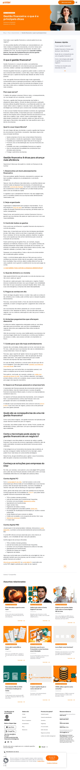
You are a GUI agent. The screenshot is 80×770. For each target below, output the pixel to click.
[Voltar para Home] (6, 2)
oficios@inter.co (64, 732)
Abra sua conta (66, 2)
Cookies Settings (52, 763)
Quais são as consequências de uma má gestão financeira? (64, 55)
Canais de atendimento (46, 717)
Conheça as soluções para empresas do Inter (63, 67)
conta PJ (31, 492)
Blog (4, 33)
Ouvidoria (43, 720)
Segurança (43, 723)
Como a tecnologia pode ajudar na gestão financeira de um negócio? (64, 61)
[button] (6, 760)
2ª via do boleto (44, 726)
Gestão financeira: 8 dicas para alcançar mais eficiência (64, 50)
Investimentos (25, 723)
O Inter (23, 714)
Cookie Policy (40, 761)
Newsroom (24, 729)
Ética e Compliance (26, 720)
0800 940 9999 (64, 723)
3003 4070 (63, 715)
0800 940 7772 (64, 727)
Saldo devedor (44, 729)
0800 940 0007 (64, 719)
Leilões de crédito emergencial (48, 736)
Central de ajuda (44, 714)
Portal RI (24, 717)
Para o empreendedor (13, 33)
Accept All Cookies (52, 758)
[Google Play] (10, 731)
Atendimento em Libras (12, 751)
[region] (36, 760)
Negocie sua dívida (45, 732)
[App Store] (10, 727)
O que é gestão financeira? (63, 46)
